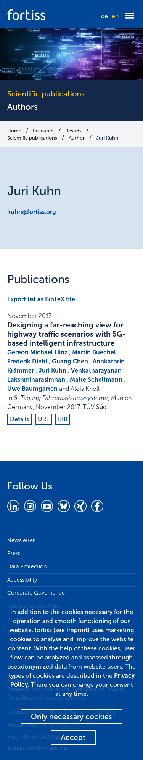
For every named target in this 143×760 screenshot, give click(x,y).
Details (19, 419)
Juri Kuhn (107, 138)
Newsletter (21, 540)
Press (13, 553)
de (104, 16)
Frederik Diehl (27, 361)
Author (77, 138)
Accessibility (22, 579)
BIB (62, 419)
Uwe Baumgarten (32, 388)
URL (43, 419)
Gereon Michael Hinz (37, 352)
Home (14, 131)
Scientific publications (32, 138)
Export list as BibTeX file (41, 299)
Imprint (77, 630)
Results (73, 131)
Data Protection (27, 566)
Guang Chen (70, 361)
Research (43, 131)
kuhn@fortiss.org (31, 212)
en (115, 16)
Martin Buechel (94, 352)
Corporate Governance (36, 592)
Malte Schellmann (96, 379)
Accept (73, 737)
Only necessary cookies (71, 716)
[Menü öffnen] (130, 16)
